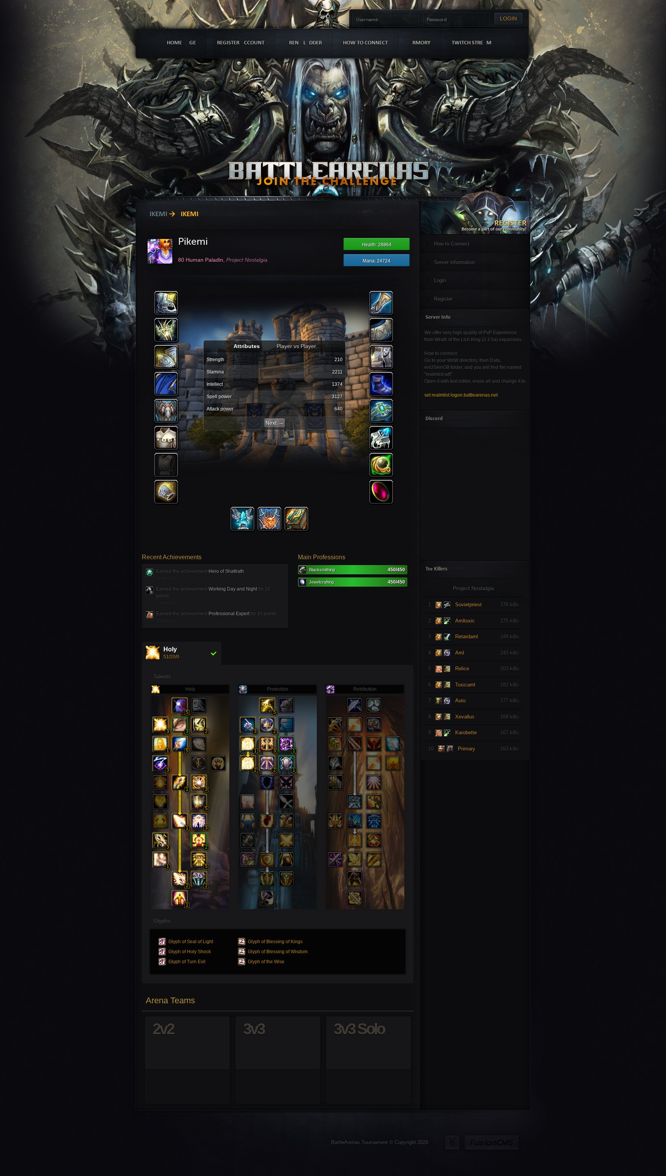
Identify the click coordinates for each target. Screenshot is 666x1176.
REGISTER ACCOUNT (240, 43)
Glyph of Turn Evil (186, 961)
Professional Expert (229, 613)
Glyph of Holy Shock (189, 951)
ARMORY (420, 43)
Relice (462, 668)
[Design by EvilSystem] (452, 1143)
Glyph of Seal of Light (190, 941)
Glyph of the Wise (266, 961)
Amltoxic (465, 621)
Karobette (466, 732)
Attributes (247, 346)
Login (440, 280)
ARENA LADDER (304, 43)
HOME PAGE (181, 43)
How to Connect (451, 244)
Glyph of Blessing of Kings (275, 941)
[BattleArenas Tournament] (328, 163)
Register (443, 299)
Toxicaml (465, 685)
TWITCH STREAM (471, 43)
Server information (454, 262)
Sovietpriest (468, 604)
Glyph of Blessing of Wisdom (278, 951)
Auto (460, 700)
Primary (466, 749)
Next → (275, 423)
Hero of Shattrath (226, 571)
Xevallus (464, 717)
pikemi (156, 214)
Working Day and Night (233, 589)
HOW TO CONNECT (365, 43)
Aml (459, 653)
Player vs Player (296, 346)
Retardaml (466, 636)
